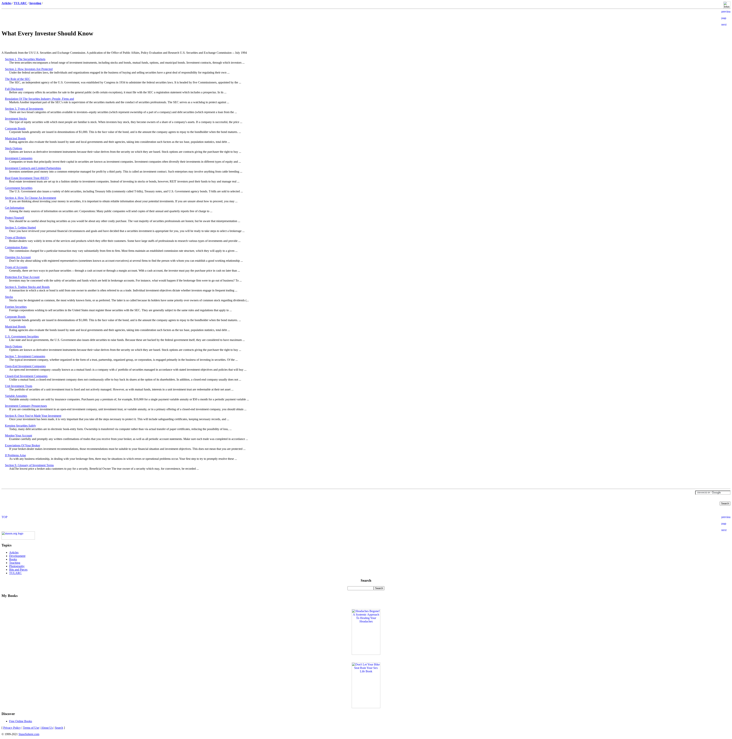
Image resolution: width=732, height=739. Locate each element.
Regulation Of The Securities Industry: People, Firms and (39, 98)
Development (17, 555)
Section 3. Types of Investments (24, 108)
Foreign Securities (16, 306)
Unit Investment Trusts (18, 386)
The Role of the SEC (17, 79)
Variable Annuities (16, 395)
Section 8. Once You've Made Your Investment (33, 415)
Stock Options (13, 148)
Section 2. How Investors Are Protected (29, 69)
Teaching (14, 562)
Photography (17, 566)
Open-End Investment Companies (25, 366)
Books (13, 559)
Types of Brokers (15, 237)
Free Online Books (20, 721)
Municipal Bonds (15, 138)
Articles (13, 552)
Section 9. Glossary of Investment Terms (29, 465)
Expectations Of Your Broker (22, 445)
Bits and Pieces (18, 569)
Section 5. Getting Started (20, 227)
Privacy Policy (12, 727)
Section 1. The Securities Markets (25, 59)
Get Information (14, 207)
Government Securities (18, 188)
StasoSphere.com (28, 734)
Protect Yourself (14, 217)
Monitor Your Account (18, 435)
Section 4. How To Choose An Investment (30, 197)
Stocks (9, 296)
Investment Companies (18, 158)
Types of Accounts (16, 267)
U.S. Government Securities (22, 336)
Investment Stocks (16, 118)
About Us (47, 727)
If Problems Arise (15, 455)
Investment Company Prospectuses (26, 405)
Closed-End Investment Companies (26, 376)
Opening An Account (18, 257)
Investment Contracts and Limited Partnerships (33, 168)
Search (59, 727)
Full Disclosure (14, 88)
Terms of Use (31, 727)
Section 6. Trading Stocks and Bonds (27, 287)
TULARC (15, 573)
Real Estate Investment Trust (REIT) (27, 178)
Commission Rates (16, 247)
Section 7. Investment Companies (25, 356)
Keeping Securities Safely (20, 425)
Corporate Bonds (15, 128)
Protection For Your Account (22, 277)
